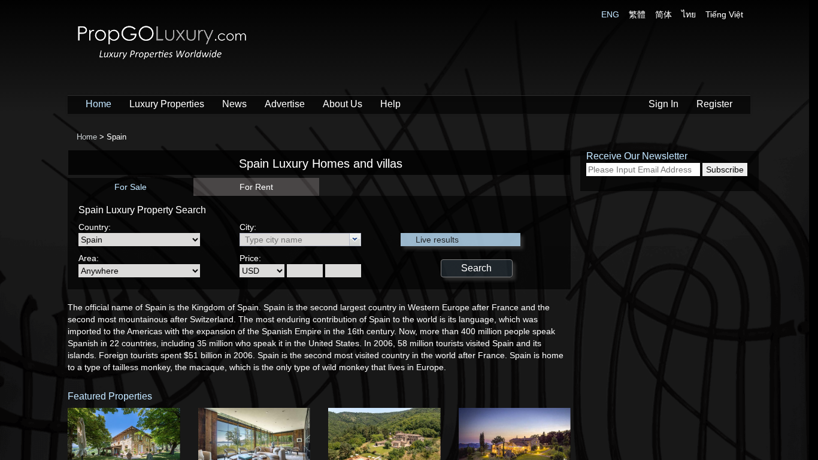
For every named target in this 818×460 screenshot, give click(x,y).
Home (98, 104)
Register (714, 104)
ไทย (688, 14)
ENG (610, 14)
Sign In (663, 104)
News (234, 104)
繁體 (637, 14)
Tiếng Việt (724, 14)
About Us (342, 104)
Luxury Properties (166, 104)
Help (390, 104)
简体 (663, 14)
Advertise (285, 104)
